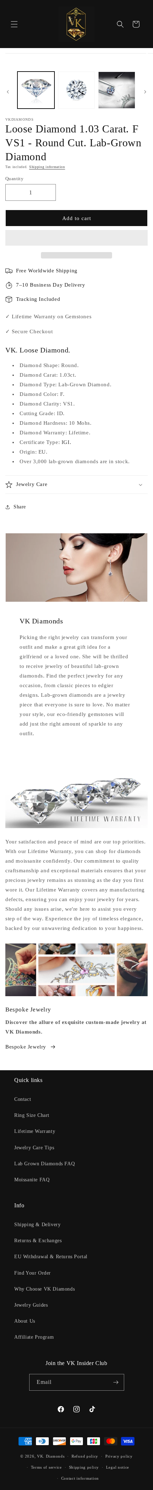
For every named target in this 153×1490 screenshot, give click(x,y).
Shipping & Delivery (37, 1224)
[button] (76, 238)
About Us (24, 1321)
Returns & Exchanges (38, 1240)
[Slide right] (145, 92)
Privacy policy (119, 1456)
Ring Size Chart (31, 1115)
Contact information (80, 1478)
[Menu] (14, 24)
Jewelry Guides (31, 1305)
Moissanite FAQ (31, 1179)
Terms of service (46, 1467)
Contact (22, 1099)
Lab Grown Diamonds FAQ (44, 1163)
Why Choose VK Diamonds (44, 1289)
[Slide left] (8, 92)
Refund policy (85, 1456)
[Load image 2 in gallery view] (76, 90)
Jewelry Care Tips (34, 1147)
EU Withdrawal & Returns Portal (51, 1256)
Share (20, 506)
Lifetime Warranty (34, 1131)
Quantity (14, 178)
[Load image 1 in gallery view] (35, 90)
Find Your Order (32, 1273)
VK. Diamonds (50, 1456)
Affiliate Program (34, 1337)
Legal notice (117, 1467)
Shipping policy (84, 1467)
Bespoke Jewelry (25, 1047)
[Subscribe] (116, 1382)
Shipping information (47, 167)
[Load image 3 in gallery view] (116, 90)
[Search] (120, 24)
